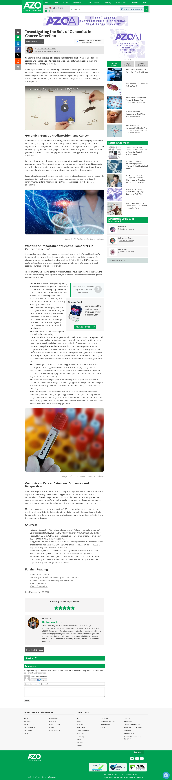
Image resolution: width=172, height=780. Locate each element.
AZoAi (51, 727)
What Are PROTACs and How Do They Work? (137, 84)
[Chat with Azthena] (166, 775)
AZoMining (53, 718)
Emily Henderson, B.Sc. (52, 51)
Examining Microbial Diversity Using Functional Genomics (55, 577)
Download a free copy (85, 327)
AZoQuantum (54, 724)
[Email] (18, 67)
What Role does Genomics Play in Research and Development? (83, 289)
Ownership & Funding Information (132, 737)
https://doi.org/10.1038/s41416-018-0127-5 (48, 547)
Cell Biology (123, 249)
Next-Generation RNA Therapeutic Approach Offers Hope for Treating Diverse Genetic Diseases (135, 178)
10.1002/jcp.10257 (59, 539)
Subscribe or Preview (126, 229)
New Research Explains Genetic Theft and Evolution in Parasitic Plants (136, 205)
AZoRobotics (29, 724)
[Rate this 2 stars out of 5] (60, 608)
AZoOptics (28, 730)
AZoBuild (27, 733)
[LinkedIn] (18, 44)
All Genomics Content (39, 574)
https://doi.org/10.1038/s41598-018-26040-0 (81, 533)
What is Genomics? (38, 583)
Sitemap (127, 730)
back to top (138, 752)
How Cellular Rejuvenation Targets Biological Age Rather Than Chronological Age (136, 101)
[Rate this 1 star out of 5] (56, 608)
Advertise (128, 721)
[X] (18, 56)
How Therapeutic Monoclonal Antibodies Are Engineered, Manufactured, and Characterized (136, 129)
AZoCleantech (29, 727)
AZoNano (27, 721)
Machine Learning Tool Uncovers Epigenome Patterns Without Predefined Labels (137, 164)
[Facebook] (18, 50)
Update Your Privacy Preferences (43, 777)
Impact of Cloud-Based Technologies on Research (51, 580)
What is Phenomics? (39, 586)
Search (127, 718)
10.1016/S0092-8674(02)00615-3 (78, 553)
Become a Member (108, 721)
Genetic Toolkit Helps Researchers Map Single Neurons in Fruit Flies (135, 191)
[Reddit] (18, 61)
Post (27, 700)
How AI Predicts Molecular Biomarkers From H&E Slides (137, 70)
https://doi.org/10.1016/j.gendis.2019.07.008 (49, 562)
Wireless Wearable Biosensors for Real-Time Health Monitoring (135, 113)
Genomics (122, 227)
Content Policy (129, 733)
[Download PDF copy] (18, 32)
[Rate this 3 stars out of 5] (64, 608)
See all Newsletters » (117, 260)
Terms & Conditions (132, 724)
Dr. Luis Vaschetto (52, 622)
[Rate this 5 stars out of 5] (73, 608)
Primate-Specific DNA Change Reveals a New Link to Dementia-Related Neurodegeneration (136, 150)
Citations (30, 658)
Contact (103, 727)
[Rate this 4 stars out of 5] (69, 608)
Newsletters (105, 724)
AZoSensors (53, 721)
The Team (104, 718)
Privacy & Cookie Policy (133, 727)
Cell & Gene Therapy (126, 238)
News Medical (54, 730)
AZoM (26, 718)
